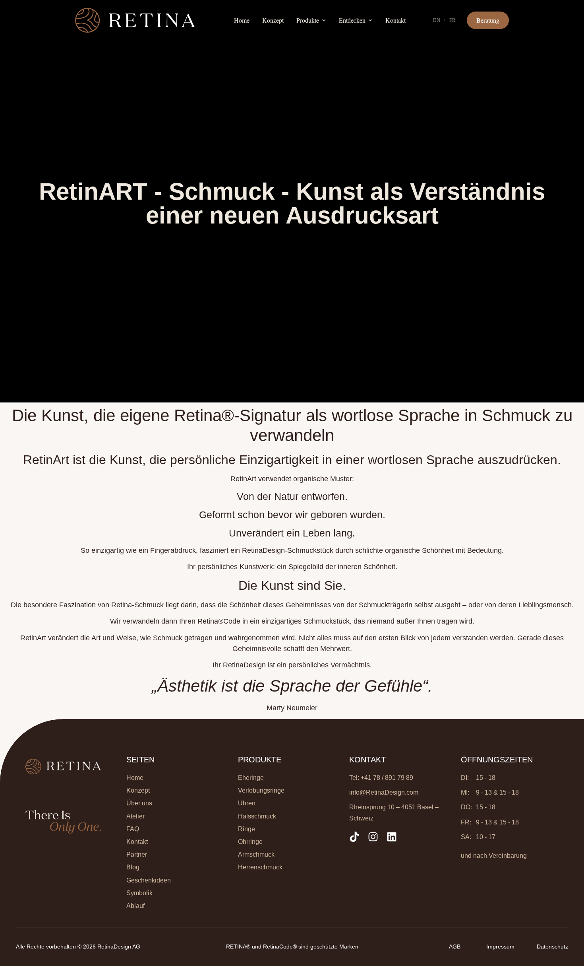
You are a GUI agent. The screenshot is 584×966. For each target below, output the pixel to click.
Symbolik (139, 893)
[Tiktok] (354, 837)
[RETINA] (135, 20)
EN (436, 19)
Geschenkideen (148, 880)
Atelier (135, 816)
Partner (136, 854)
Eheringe (251, 777)
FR (452, 19)
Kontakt (395, 20)
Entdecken (352, 20)
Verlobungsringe (261, 790)
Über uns (139, 803)
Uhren (246, 803)
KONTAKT (367, 759)
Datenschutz (552, 946)
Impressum (500, 946)
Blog (132, 867)
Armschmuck (256, 854)
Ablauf (135, 905)
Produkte (307, 20)
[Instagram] (373, 837)
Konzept (273, 20)
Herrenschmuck (260, 867)
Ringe (246, 829)
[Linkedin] (392, 837)
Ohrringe (250, 841)
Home (241, 20)
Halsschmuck (257, 816)
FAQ (132, 829)
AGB (454, 946)
